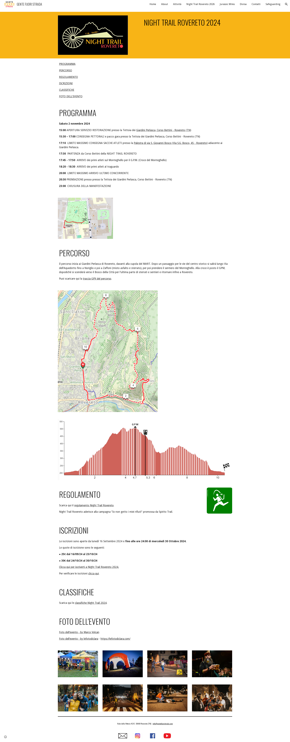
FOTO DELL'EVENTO (70, 96)
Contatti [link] (256, 4)
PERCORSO (65, 70)
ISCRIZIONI (66, 83)
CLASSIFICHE (66, 89)
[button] (286, 4)
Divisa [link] (243, 4)
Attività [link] (177, 4)
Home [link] (153, 4)
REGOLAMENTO (68, 77)
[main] (182, 22)
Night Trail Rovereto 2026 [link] (200, 4)
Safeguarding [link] (273, 4)
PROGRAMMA (67, 64)
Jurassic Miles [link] (227, 4)
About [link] (164, 4)
